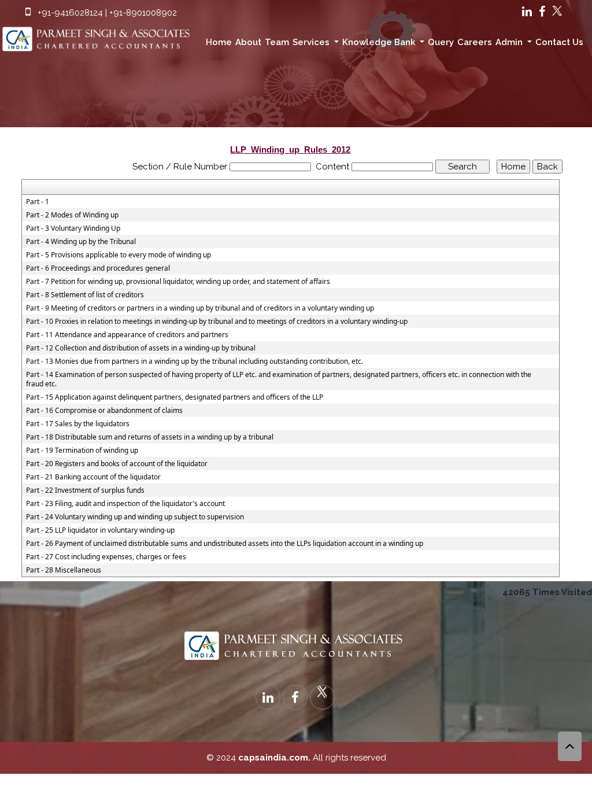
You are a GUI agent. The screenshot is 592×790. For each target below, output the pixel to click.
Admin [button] (510, 42)
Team (277, 42)
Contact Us (559, 42)
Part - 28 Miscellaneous (63, 570)
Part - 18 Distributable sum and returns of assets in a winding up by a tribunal (149, 437)
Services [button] (312, 42)
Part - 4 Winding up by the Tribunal (81, 241)
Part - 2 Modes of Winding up (72, 215)
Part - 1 (37, 201)
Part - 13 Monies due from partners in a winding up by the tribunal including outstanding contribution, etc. (194, 361)
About (248, 42)
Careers (474, 42)
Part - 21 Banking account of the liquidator (93, 477)
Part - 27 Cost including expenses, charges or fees (106, 557)
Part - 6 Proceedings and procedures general (98, 268)
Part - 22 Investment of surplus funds (85, 490)
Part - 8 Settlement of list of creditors (85, 295)
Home (219, 42)
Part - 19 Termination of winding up (82, 450)
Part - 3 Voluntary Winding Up (73, 228)
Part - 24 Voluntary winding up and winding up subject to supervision (135, 517)
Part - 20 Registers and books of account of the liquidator (117, 463)
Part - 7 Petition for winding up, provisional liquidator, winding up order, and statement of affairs (178, 281)
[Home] (98, 36)
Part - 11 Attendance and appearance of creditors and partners (127, 334)
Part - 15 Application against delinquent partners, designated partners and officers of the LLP (174, 397)
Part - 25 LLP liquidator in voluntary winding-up (100, 530)
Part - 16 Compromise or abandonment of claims (104, 410)
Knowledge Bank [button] (379, 42)
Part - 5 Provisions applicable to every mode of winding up (118, 255)
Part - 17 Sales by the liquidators (78, 424)
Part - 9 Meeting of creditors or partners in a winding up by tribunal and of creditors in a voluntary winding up (200, 308)
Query (441, 42)
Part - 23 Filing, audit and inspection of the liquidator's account (125, 503)
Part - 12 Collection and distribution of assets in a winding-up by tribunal (141, 348)
